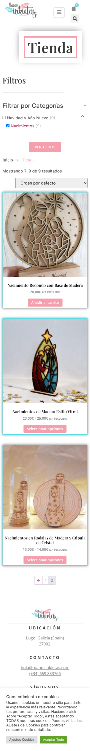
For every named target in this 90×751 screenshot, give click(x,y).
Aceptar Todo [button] (53, 739)
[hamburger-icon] (59, 12)
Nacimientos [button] (26, 125)
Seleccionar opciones (45, 428)
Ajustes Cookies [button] (21, 739)
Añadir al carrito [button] (45, 302)
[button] (75, 18)
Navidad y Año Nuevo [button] (31, 117)
